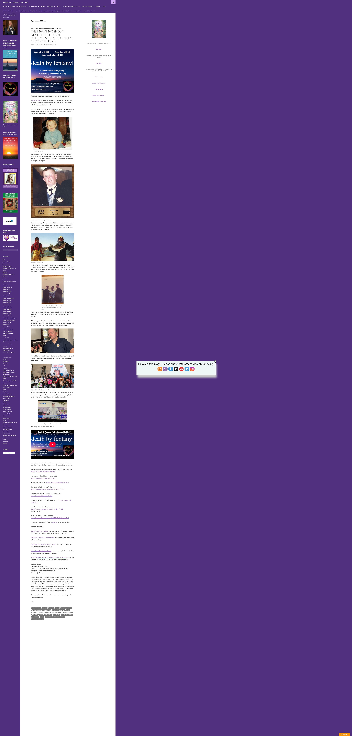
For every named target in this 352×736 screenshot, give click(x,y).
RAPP (42, 616)
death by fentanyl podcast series (41, 610)
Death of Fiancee (7, 322)
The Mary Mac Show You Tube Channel (43, 544)
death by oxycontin (58, 610)
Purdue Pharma (6, 398)
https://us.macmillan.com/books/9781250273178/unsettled (50, 518)
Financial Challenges (8, 348)
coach (51, 608)
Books (43, 6)
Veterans (5, 439)
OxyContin (5, 391)
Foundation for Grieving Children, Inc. (49, 11)
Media (104, 6)
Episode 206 (36, 100)
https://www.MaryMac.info (39, 531)
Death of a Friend (7, 296)
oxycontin (35, 616)
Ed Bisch (34, 612)
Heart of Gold (78, 11)
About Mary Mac (33, 6)
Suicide (4, 420)
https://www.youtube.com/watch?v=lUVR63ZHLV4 (47, 489)
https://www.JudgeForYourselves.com (43, 478)
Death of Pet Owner (7, 326)
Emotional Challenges (8, 337)
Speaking (98, 6)
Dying (4, 335)
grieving (34, 614)
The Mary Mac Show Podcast (70, 6)
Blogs (58, 6)
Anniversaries (6, 264)
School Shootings (7, 407)
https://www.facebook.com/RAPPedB (43, 471)
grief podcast (57, 612)
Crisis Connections (20, 11)
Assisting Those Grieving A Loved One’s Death (14, 6)
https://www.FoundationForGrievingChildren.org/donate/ (49, 557)
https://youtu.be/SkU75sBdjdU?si (41, 496)
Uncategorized (6, 433)
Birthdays (5, 272)
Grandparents (6, 350)
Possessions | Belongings (8, 396)
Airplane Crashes (7, 262)
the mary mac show (37, 619)
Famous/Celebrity (7, 344)
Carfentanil (5, 276)
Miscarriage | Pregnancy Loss (10, 385)
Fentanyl (5, 346)
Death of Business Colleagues (10, 318)
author (45, 608)
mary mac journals (67, 614)
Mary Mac (56, 614)
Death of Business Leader (9, 320)
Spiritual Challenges (7, 411)
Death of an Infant (7, 315)
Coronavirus (6, 279)
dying (68, 610)
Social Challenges (7, 409)
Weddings (5, 441)
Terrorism (5, 424)
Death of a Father (7, 293)
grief (49, 612)
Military (5, 383)
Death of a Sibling (7, 309)
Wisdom (5, 443)
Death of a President (7, 307)
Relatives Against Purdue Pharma (55, 616)
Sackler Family (6, 405)
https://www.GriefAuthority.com (41, 551)
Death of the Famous (8, 329)
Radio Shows (6, 400)
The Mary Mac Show (56, 28)
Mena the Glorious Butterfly (9, 380)
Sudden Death (45, 28)
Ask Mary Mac (36, 608)
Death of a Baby (6, 285)
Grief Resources (7, 11)
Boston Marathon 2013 (8, 274)
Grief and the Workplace (8, 352)
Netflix (4, 389)
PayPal (54, 522)
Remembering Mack (89, 11)
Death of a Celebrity (7, 287)
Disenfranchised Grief (8, 333)
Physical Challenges (7, 394)
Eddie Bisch (42, 612)
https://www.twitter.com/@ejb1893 (57, 482)
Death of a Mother (7, 300)
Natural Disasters (7, 387)
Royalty (4, 402)
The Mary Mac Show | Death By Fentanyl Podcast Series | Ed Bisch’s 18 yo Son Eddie (52, 36)
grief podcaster (67, 612)
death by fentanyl (66, 608)
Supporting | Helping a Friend (10, 422)
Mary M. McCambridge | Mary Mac (15, 2)
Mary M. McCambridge (45, 614)
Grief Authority (32, 11)
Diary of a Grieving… (7, 331)
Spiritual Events (6, 413)
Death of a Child (36, 28)
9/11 (4, 259)
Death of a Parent (7, 302)
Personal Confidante (88, 6)
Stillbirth (5, 416)
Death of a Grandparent (8, 298)
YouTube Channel (67, 11)
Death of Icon (6, 324)
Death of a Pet (6, 304)
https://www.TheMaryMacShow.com (42, 537)
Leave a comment (51, 45)
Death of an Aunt (7, 313)
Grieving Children (7, 357)
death (57, 608)
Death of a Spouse (7, 311)
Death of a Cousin (7, 291)
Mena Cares (50, 6)
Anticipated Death (7, 266)
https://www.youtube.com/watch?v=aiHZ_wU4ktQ (47, 509)
